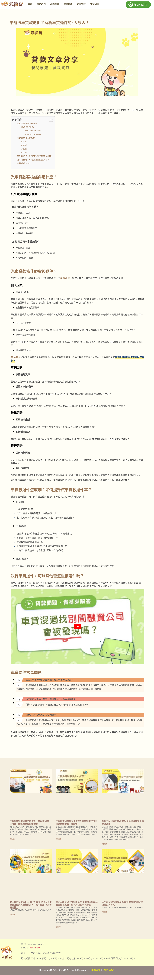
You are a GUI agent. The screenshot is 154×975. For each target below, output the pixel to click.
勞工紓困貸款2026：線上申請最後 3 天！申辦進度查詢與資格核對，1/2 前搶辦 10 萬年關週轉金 (31, 905)
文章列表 (94, 4)
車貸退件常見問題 (23, 163)
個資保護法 (108, 970)
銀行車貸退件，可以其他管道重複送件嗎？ (33, 160)
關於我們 (41, 4)
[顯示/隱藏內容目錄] (49, 120)
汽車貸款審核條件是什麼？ (27, 124)
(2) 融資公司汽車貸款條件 (33, 134)
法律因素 (24, 149)
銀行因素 (24, 152)
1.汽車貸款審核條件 (28, 127)
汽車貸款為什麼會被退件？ (27, 138)
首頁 (30, 4)
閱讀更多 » (13, 839)
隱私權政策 (95, 970)
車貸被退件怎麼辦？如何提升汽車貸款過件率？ (34, 156)
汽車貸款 (81, 4)
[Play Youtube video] (77, 626)
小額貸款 (54, 4)
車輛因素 (24, 145)
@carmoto (35, 947)
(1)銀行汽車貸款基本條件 (33, 131)
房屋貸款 (68, 4)
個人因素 (24, 142)
